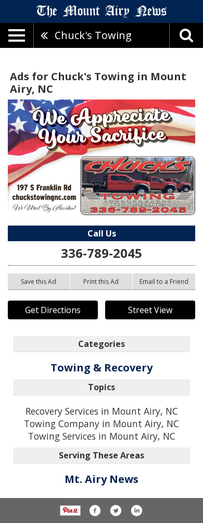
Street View (150, 310)
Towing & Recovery (101, 367)
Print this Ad (101, 281)
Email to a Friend (163, 281)
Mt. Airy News (101, 479)
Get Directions (53, 310)
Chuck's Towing (93, 35)
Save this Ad (38, 281)
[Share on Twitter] (115, 510)
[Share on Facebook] (95, 510)
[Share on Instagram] (136, 510)
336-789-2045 (101, 253)
